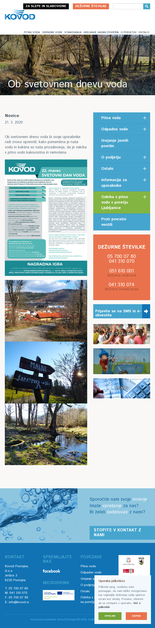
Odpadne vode (52, 32)
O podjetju (128, 32)
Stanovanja (73, 32)
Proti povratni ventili (113, 221)
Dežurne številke (91, 6)
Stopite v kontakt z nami (117, 532)
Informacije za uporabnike (114, 182)
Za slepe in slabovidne (46, 6)
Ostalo (143, 32)
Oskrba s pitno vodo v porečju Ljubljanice (114, 202)
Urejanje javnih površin (101, 32)
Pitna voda (32, 32)
